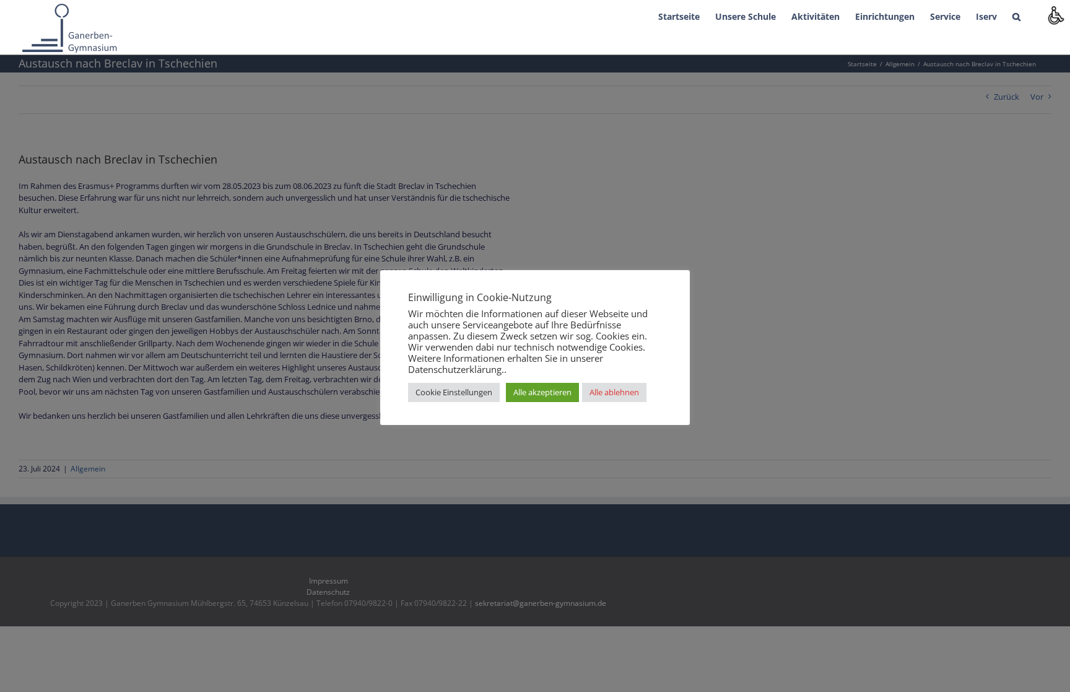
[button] (1016, 15)
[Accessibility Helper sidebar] (1055, 15)
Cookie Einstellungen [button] (453, 392)
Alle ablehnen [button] (614, 392)
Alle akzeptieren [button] (542, 392)
